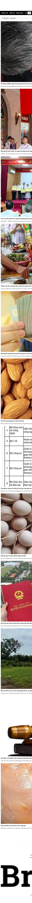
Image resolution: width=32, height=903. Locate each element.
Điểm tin (12, 13)
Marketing (19, 13)
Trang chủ (4, 13)
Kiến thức (13, 18)
